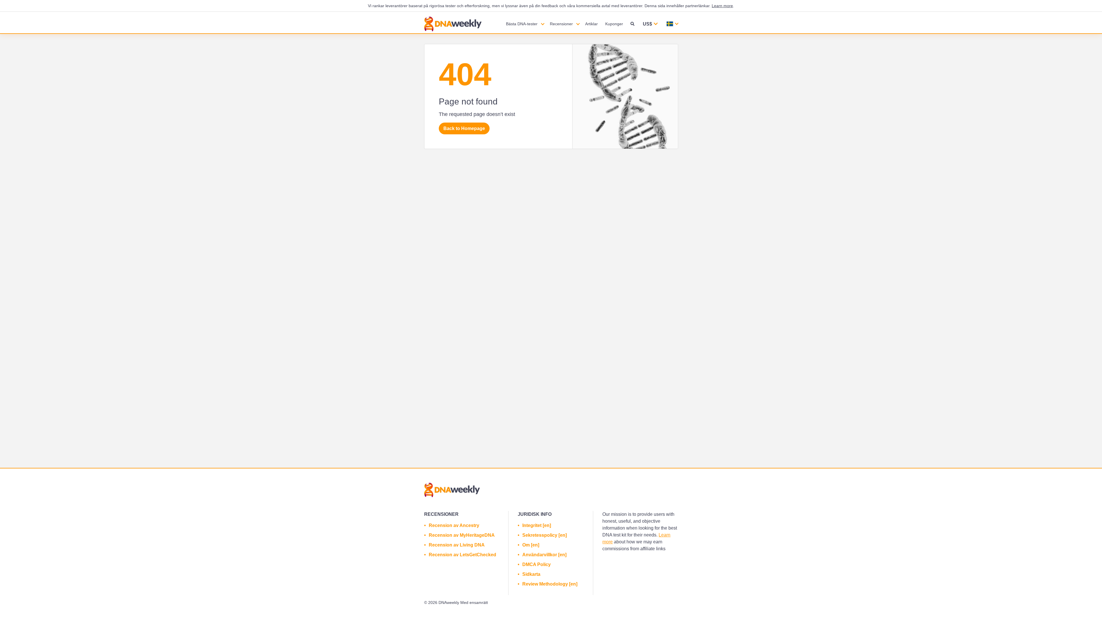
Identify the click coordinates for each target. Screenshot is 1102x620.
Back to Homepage (464, 128)
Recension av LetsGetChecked (462, 554)
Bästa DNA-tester (522, 24)
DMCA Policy (536, 564)
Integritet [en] (536, 525)
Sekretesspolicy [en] (544, 535)
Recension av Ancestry (454, 525)
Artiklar (591, 24)
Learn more (722, 5)
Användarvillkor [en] (544, 554)
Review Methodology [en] (549, 584)
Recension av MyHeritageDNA (462, 535)
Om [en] (530, 544)
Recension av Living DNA (457, 544)
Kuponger (614, 24)
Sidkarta (531, 574)
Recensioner (561, 24)
